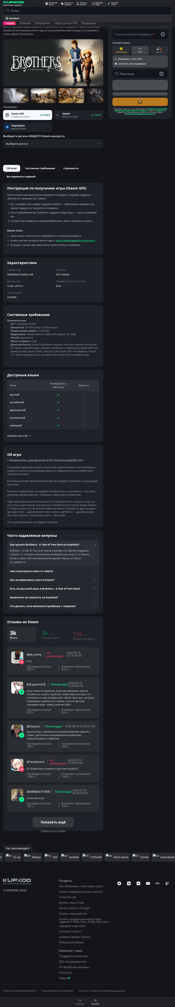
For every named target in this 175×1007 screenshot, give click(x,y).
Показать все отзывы (53, 830)
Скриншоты (71, 168)
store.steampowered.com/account (75, 240)
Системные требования (40, 168)
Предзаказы (89, 23)
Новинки (25, 23)
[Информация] (163, 34)
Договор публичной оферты (134, 110)
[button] (140, 59)
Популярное (42, 23)
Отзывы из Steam (23, 622)
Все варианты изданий (21, 176)
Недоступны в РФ (66, 23)
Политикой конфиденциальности (140, 114)
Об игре (12, 168)
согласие (159, 110)
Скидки (9, 23)
